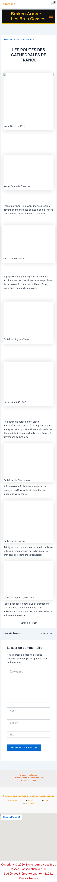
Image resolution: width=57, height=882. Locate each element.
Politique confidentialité (28, 775)
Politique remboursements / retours (28, 778)
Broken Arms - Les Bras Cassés (28, 16)
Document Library (28, 780)
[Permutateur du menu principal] (51, 16)
